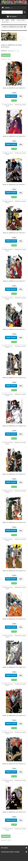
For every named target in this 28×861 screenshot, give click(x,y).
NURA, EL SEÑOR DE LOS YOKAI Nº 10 (14, 812)
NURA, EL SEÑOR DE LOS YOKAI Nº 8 (14, 136)
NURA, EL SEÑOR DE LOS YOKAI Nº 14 (14, 619)
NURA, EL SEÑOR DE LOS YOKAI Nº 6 (14, 233)
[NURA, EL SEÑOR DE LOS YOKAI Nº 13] (14, 653)
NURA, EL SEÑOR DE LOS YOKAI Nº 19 (14, 377)
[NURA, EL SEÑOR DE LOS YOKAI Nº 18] (14, 411)
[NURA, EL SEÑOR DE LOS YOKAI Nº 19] (14, 363)
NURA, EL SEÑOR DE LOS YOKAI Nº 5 (14, 281)
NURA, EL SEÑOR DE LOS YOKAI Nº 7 (14, 184)
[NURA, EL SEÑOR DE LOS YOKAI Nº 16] (14, 508)
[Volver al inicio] (2, 20)
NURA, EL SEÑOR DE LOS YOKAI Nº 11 (14, 764)
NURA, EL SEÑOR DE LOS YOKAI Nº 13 (14, 667)
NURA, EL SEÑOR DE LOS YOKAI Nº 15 (14, 570)
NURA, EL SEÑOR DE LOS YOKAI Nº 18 (14, 426)
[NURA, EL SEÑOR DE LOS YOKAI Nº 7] (14, 170)
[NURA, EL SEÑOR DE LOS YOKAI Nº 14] (14, 604)
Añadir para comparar (21, 104)
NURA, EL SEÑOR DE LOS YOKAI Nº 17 (14, 474)
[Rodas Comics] (14, 2)
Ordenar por (4, 50)
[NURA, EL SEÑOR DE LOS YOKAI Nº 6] (14, 218)
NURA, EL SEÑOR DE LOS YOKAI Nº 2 (14, 329)
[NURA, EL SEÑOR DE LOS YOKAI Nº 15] (14, 556)
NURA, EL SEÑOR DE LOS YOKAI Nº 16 (14, 522)
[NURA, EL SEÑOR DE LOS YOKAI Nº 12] (14, 701)
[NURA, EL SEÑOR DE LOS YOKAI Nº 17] (14, 460)
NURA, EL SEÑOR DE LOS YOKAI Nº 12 (14, 715)
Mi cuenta (4, 848)
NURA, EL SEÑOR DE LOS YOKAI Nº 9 (14, 88)
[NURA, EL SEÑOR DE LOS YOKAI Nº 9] (14, 73)
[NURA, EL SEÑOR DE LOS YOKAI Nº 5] (14, 266)
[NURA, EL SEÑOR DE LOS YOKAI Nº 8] (14, 122)
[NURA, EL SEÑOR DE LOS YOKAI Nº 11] (14, 749)
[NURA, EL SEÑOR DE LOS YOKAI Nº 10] (14, 797)
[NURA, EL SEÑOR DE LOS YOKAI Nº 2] (14, 315)
